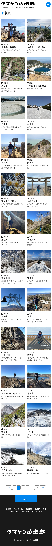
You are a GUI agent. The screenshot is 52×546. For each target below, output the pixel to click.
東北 (40, 88)
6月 (12, 50)
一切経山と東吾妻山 (36, 85)
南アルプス (44, 473)
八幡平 (4, 124)
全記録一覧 (18, 509)
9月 (29, 473)
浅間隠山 (5, 278)
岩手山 (30, 124)
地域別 (37, 509)
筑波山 (30, 355)
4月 (20, 127)
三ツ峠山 (5, 355)
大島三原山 (32, 201)
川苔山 (4, 85)
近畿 (29, 52)
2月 (11, 281)
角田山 (30, 162)
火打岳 (30, 432)
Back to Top (26, 499)
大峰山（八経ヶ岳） (36, 47)
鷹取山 (4, 239)
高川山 (4, 162)
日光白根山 (6, 470)
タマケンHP (37, 511)
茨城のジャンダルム (10, 393)
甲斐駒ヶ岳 (32, 470)
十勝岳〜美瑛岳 (8, 47)
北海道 (4, 52)
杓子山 (4, 316)
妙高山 (4, 432)
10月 (3, 435)
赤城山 (30, 393)
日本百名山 (19, 50)
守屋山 (30, 278)
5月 (3, 88)
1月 (38, 319)
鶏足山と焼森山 (8, 201)
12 (37, 488)
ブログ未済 (6, 50)
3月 (12, 204)
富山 (29, 316)
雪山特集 (31, 88)
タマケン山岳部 (32, 540)
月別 (44, 509)
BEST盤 (29, 509)
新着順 (8, 509)
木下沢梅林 (32, 239)
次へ (42, 488)
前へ (8, 488)
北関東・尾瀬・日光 (35, 360)
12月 (12, 396)
